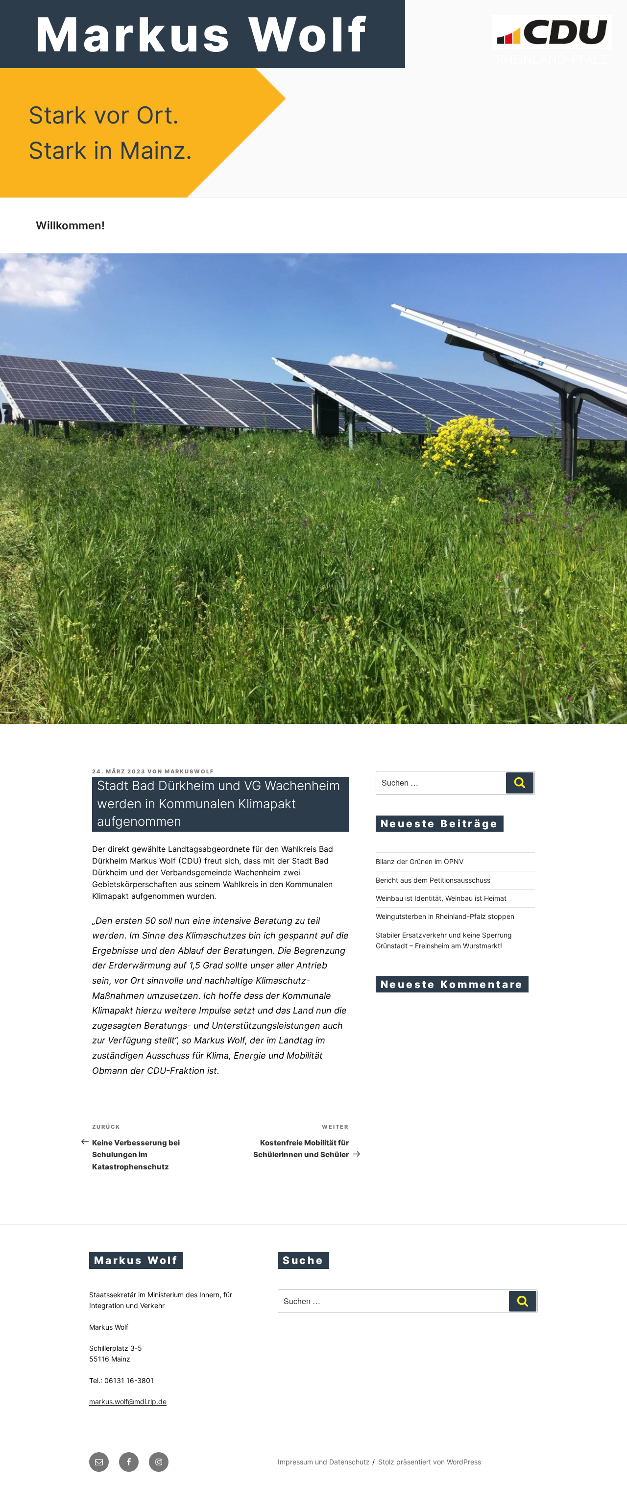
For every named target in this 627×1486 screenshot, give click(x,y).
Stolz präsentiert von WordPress (429, 1462)
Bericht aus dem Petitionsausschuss (433, 880)
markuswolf (189, 771)
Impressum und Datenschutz (324, 1462)
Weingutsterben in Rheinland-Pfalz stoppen (445, 916)
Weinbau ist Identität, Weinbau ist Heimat (441, 898)
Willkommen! (70, 225)
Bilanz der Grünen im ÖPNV (419, 861)
